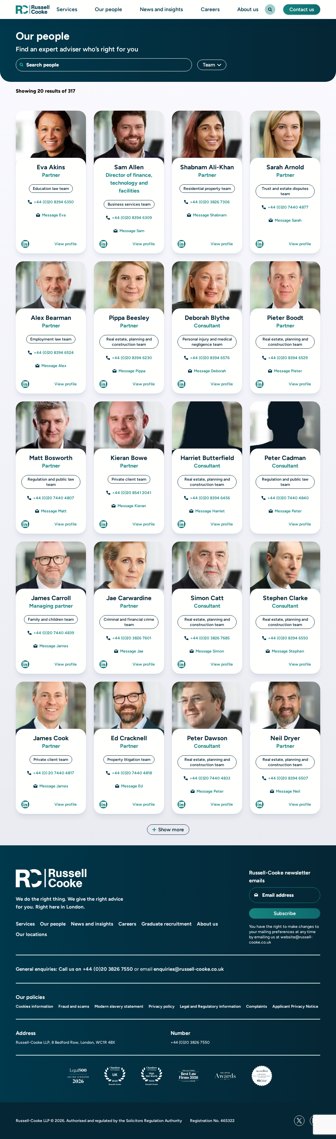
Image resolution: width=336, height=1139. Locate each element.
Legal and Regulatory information (210, 1006)
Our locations (31, 934)
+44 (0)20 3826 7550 (108, 969)
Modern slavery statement (118, 1006)
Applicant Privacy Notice (295, 1006)
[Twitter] (299, 1120)
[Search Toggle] (270, 9)
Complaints (256, 1006)
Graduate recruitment (166, 924)
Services (66, 9)
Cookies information (34, 1006)
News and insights (161, 9)
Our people (108, 9)
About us (247, 9)
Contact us (301, 9)
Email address (278, 895)
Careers (210, 9)
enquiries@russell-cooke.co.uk (189, 969)
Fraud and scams (73, 1006)
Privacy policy (162, 1006)
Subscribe (285, 913)
